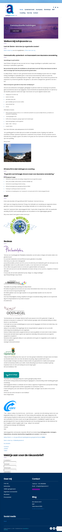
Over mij (29, 13)
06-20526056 (7, 443)
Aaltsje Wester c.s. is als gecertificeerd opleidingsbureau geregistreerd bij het (24, 437)
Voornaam (6, 464)
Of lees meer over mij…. (30, 50)
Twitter (5, 450)
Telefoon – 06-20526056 (39, 483)
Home (21, 9)
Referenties (7, 486)
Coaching (22, 13)
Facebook (6, 446)
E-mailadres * (7, 460)
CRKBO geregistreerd (10, 489)
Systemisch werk (29, 9)
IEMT (53, 9)
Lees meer (16, 31)
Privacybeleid (7, 497)
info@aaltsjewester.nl (18, 440)
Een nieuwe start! (37, 502)
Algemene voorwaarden (10, 491)
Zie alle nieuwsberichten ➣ (38, 508)
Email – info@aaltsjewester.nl (40, 486)
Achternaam (7, 468)
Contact (35, 13)
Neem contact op (8, 50)
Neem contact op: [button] (8, 440)
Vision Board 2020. (37, 506)
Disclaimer (7, 494)
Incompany (39, 9)
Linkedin (6, 448)
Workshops (47, 9)
